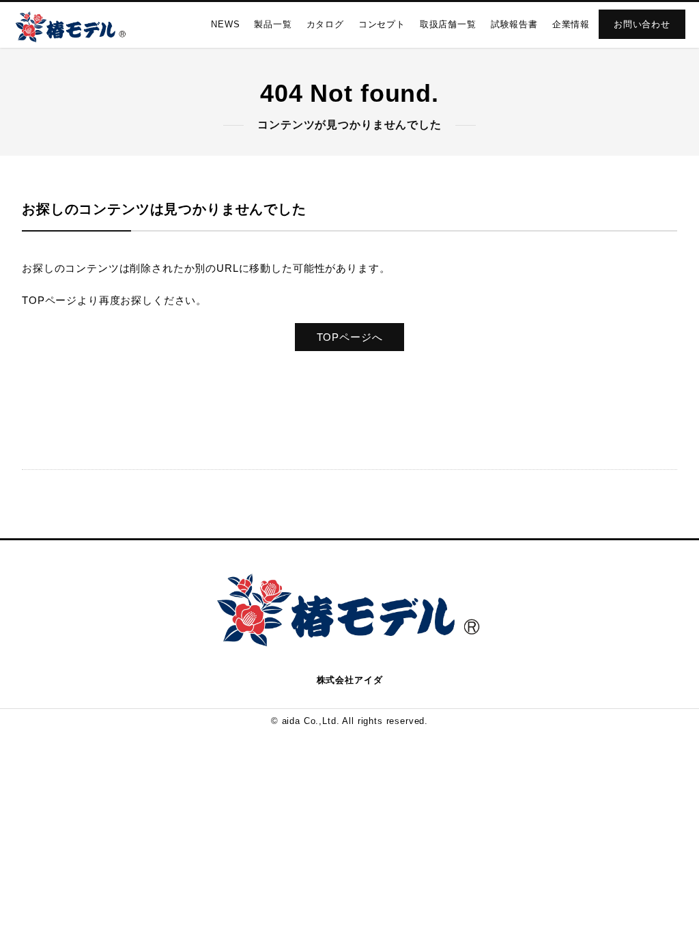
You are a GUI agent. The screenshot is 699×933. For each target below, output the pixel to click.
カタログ (325, 24)
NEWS (225, 24)
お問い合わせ (642, 24)
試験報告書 (514, 24)
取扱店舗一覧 (448, 24)
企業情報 (571, 24)
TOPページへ (350, 337)
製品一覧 (272, 24)
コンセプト (381, 24)
